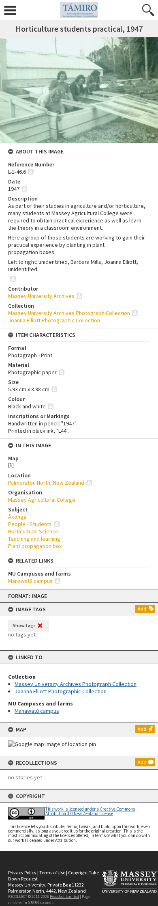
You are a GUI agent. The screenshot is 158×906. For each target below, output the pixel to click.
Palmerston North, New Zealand (46, 482)
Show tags (24, 625)
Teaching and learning (34, 538)
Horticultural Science (33, 531)
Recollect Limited (64, 896)
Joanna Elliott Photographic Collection (61, 691)
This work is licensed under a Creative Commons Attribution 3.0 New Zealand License (90, 811)
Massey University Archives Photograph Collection (76, 684)
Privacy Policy (22, 872)
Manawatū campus (37, 710)
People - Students (30, 524)
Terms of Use (52, 872)
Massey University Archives (41, 296)
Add (142, 609)
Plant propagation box (35, 546)
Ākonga (17, 516)
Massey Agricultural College (41, 499)
